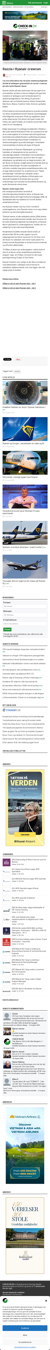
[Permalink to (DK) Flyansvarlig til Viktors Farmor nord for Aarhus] (7, 866)
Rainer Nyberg (18, 1062)
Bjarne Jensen (18, 1029)
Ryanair (17, 371)
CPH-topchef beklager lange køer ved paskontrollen (23, 649)
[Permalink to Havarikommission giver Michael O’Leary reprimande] (25, 508)
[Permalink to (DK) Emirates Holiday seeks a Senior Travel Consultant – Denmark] (7, 945)
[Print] (7, 76)
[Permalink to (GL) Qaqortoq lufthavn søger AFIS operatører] (7, 875)
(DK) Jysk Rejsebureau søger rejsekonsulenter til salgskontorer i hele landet (27, 919)
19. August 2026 (34, 1025)
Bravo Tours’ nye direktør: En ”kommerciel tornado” (23, 735)
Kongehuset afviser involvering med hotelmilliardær (23, 717)
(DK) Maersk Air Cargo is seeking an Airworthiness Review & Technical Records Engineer (29, 951)
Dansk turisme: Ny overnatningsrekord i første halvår (24, 739)
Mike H (15, 1079)
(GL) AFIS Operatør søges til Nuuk (25, 888)
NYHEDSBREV (29, 7)
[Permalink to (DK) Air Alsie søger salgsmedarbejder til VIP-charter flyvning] (7, 914)
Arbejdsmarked (31, 75)
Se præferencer (25, 1342)
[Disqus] (25, 323)
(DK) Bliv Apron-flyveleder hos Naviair (27, 989)
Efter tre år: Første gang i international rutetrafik (19, 1073)
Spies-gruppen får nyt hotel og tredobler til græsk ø (23, 731)
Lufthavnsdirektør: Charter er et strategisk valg (21, 697)
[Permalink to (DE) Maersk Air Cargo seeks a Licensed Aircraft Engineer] (7, 976)
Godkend (25, 1328)
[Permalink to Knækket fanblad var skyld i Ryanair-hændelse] (25, 404)
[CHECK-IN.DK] (25, 27)
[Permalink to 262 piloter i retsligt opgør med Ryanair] (25, 474)
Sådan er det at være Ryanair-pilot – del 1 (19, 284)
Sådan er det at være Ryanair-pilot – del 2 (19, 288)
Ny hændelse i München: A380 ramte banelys (21, 686)
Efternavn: (7, 611)
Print (9, 76)
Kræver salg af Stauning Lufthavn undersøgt (20, 678)
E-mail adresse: (10, 620)
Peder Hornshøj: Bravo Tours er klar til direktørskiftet (24, 724)
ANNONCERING (18, 7)
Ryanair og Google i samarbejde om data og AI (23, 443)
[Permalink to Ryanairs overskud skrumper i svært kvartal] (25, 544)
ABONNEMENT (7, 7)
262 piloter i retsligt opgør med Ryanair (20, 477)
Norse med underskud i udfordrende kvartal (20, 690)
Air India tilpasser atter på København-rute (20, 670)
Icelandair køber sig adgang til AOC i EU (18, 674)
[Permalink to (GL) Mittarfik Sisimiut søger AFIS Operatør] (7, 885)
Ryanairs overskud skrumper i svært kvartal (22, 547)
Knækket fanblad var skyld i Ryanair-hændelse (23, 407)
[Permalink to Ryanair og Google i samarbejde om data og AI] (25, 440)
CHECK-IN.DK (18, 1039)
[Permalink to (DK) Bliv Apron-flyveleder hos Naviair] (7, 995)
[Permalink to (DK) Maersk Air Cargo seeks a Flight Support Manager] (7, 985)
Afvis (25, 1335)
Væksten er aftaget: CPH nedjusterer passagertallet (23, 656)
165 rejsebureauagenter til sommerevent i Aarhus (23, 728)
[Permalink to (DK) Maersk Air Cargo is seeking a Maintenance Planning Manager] (7, 966)
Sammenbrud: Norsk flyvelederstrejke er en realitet (23, 660)
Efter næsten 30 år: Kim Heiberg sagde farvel (21, 742)
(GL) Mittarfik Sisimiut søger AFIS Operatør (29, 879)
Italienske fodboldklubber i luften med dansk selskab (24, 663)
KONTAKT (44, 7)
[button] (46, 1300)
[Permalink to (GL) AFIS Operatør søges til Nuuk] (7, 894)
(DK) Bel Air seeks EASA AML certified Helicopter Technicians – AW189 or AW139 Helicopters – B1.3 (29, 930)
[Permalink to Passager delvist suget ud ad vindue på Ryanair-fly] (25, 578)
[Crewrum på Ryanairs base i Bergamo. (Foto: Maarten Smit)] (25, 60)
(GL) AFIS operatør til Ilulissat (23, 898)
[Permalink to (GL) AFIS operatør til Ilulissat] (7, 904)
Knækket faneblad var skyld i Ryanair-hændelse (28, 1033)
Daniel (15, 1014)
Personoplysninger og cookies (25, 1347)
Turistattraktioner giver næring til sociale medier (22, 720)
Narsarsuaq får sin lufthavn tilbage (15, 1025)
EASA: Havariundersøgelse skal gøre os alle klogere (23, 693)
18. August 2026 (17, 1035)
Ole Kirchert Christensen (15, 75)
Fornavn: (7, 603)
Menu (10, 3)
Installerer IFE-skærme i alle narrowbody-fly (20, 682)
